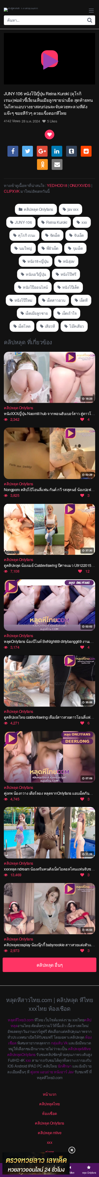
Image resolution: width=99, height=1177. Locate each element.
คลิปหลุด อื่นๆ (50, 964)
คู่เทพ (34, 1072)
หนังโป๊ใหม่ (22, 300)
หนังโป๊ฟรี (68, 274)
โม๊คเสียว (76, 326)
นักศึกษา (65, 1066)
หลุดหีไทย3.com (20, 1020)
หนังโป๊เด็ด (70, 287)
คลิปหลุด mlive (49, 1132)
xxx (84, 222)
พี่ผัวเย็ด (51, 248)
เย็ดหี (83, 300)
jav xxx (72, 209)
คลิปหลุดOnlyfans (21, 1054)
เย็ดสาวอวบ (55, 300)
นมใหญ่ (25, 248)
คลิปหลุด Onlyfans (38, 209)
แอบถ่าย (46, 1072)
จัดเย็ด (54, 235)
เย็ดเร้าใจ (69, 313)
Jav (71, 1072)
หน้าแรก (49, 1094)
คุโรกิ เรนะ (26, 235)
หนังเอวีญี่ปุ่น (35, 274)
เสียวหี (49, 326)
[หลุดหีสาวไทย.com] (21, 10)
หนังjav (68, 261)
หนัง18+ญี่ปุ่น (38, 261)
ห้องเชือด (49, 1113)
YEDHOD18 (57, 185)
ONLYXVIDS (80, 185)
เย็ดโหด (24, 326)
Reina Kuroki (56, 222)
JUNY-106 (23, 222)
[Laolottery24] (36, 1163)
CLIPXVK (12, 191)
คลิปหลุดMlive (79, 1048)
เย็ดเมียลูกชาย (36, 313)
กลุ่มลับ (57, 1043)
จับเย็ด (78, 235)
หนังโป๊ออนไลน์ (35, 287)
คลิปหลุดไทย (49, 1104)
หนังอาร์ (60, 1072)
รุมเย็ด (77, 248)
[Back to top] (90, 1154)
